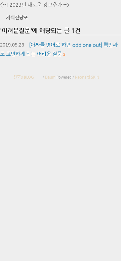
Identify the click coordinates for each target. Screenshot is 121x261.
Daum (50, 77)
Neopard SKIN (87, 77)
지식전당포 (17, 17)
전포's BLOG (23, 77)
